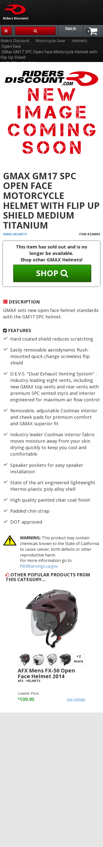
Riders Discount (14, 40)
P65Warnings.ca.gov (39, 566)
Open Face (11, 46)
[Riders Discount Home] (13, 9)
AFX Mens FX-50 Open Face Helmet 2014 (46, 673)
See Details (76, 699)
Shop (48, 273)
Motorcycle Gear (51, 40)
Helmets (79, 40)
